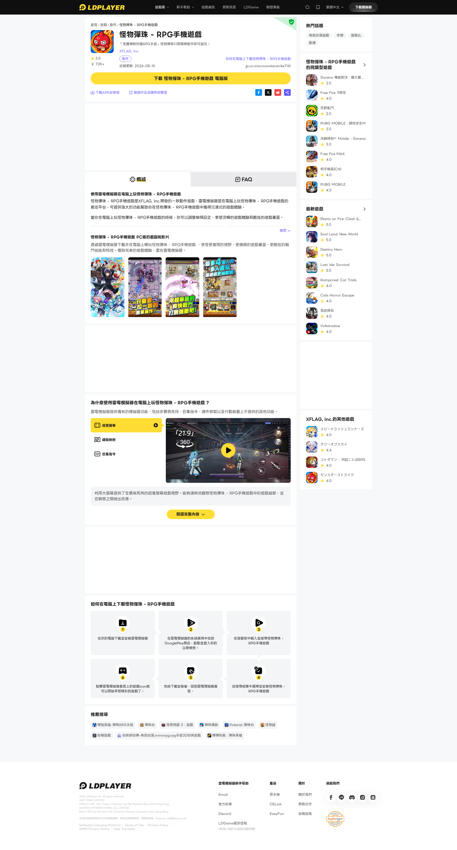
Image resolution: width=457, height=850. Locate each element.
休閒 (340, 35)
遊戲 (103, 25)
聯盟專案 (273, 7)
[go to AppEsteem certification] (335, 819)
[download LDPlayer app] (318, 7)
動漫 (312, 42)
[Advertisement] (190, 136)
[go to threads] (373, 797)
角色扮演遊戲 (319, 35)
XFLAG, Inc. (129, 51)
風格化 (356, 35)
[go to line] (341, 797)
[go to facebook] (331, 797)
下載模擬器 (363, 7)
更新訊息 (229, 7)
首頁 (94, 25)
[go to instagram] (362, 797)
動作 (113, 25)
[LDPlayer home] (102, 7)
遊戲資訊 (208, 7)
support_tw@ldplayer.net (171, 818)
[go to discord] (352, 797)
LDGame (251, 7)
